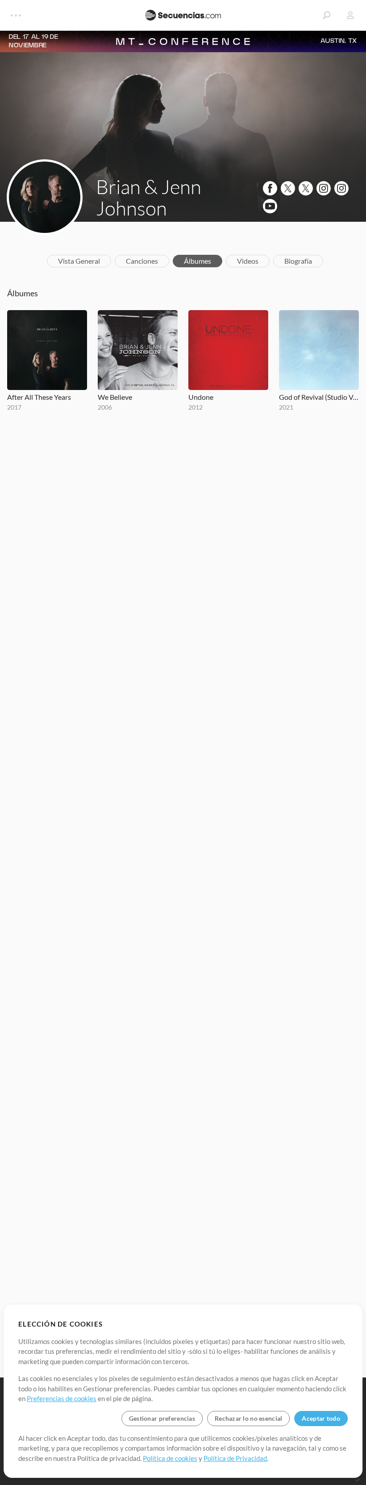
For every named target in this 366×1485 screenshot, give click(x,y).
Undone (200, 397)
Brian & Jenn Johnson (148, 197)
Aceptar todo (321, 1418)
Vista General (79, 261)
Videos (247, 261)
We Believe (115, 397)
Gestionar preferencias (162, 1418)
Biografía (298, 261)
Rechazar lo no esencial (248, 1418)
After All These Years (39, 397)
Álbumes (197, 261)
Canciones (142, 261)
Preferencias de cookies (61, 1398)
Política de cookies (170, 1458)
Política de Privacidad (235, 1458)
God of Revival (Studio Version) (319, 397)
